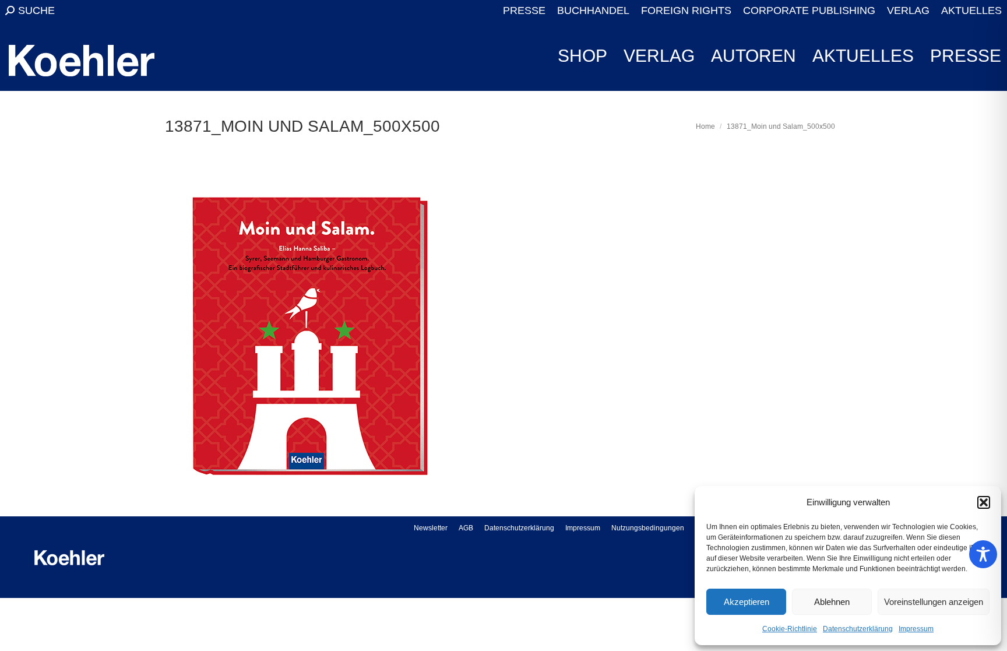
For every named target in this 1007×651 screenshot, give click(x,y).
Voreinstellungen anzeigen (933, 602)
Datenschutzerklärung (858, 629)
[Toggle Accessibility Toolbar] (983, 554)
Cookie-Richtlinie (789, 629)
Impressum (916, 629)
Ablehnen (832, 602)
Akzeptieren (746, 602)
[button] (984, 502)
